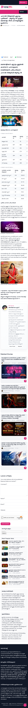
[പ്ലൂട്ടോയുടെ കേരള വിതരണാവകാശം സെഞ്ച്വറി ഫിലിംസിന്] (5, 572)
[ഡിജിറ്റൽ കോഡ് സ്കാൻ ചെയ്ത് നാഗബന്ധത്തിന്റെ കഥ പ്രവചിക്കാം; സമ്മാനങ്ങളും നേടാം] (5, 577)
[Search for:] (12, 531)
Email (2, 504)
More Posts (12, 346)
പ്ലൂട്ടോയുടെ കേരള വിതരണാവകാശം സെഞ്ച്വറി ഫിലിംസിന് (17, 571)
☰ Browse (22, 2)
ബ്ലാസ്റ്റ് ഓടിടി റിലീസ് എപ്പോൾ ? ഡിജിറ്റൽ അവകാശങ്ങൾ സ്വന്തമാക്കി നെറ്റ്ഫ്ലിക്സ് (17, 565)
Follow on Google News (9, 60)
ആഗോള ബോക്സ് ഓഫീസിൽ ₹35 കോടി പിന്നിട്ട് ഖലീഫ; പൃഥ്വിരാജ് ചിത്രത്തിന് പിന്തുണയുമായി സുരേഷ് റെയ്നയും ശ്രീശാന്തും (17, 582)
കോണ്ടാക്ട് (23, 655)
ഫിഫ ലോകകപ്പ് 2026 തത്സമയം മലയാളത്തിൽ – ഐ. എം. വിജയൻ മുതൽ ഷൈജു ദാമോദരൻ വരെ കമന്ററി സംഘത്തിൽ (17, 559)
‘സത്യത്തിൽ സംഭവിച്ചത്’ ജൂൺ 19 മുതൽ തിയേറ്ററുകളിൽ (16, 547)
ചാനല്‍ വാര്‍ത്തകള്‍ (21, 25)
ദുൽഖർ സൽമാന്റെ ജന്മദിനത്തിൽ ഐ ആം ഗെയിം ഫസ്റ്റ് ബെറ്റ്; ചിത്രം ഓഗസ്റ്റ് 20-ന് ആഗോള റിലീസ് (13, 444)
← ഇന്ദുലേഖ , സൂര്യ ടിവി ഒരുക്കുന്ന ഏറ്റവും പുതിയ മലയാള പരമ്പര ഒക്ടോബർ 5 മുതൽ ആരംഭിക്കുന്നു (14, 292)
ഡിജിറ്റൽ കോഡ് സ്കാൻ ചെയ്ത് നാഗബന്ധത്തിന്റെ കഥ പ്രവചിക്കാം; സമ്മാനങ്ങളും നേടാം (17, 576)
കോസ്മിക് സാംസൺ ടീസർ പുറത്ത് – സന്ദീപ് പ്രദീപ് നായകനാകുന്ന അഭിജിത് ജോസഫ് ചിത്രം (13, 359)
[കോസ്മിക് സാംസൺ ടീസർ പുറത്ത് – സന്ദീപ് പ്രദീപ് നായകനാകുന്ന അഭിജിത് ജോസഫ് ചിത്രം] (14, 372)
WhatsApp (19, 57)
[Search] (26, 7)
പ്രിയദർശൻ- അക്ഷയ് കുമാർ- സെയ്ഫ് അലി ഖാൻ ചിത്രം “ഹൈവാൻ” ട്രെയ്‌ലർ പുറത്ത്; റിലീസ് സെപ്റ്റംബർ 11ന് (16, 553)
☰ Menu (22, 12)
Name (3, 498)
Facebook (5, 57)
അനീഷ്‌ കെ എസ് (14, 308)
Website (20, 346)
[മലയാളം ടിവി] (7, 7)
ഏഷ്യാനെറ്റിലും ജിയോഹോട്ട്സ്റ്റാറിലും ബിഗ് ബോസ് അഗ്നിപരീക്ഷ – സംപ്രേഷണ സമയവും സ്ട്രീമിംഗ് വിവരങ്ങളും (13, 417)
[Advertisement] (14, 41)
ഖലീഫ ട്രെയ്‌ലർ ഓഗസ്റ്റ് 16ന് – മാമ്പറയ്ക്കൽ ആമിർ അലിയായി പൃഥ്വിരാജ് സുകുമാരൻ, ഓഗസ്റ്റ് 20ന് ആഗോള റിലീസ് (13, 387)
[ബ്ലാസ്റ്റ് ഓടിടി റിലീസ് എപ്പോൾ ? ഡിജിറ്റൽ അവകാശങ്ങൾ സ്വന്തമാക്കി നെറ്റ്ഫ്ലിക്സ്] (5, 566)
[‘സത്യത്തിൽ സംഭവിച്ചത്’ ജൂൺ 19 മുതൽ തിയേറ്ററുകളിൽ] (5, 548)
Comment (4, 484)
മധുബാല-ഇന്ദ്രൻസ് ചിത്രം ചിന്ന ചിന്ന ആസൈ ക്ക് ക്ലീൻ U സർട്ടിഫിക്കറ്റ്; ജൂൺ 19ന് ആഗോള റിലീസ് (17, 542)
